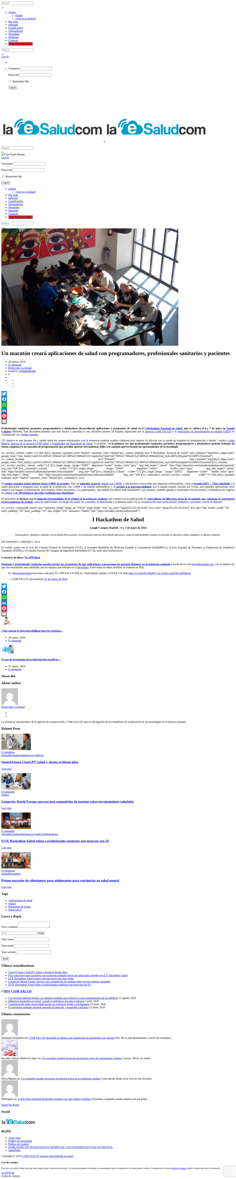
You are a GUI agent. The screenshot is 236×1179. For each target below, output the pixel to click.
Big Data (13, 21)
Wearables (14, 34)
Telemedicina (15, 31)
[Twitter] (118, 394)
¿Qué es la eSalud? (25, 18)
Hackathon (15, 755)
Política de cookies (18, 1144)
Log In (5, 56)
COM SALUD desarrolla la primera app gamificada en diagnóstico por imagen (72, 1037)
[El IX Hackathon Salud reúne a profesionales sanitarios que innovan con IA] (16, 828)
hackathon (83, 567)
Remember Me (20, 81)
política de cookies (178, 1168)
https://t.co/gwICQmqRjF (142, 573)
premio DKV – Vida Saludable (212, 483)
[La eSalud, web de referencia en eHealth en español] (104, 139)
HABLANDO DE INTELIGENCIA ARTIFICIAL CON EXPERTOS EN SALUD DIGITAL (60, 1147)
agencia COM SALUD (158, 431)
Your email (7, 945)
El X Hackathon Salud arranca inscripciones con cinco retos (41, 978)
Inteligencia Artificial (32, 755)
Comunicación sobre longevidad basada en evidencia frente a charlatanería (48, 1004)
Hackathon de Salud (19, 906)
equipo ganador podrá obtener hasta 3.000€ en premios (36, 483)
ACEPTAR (7, 1172)
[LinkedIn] (118, 410)
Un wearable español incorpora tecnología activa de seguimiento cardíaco (82, 1058)
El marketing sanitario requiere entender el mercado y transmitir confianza (48, 1007)
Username (13, 68)
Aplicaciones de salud (20, 900)
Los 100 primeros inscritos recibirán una (43, 492)
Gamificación (15, 27)
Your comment (9, 926)
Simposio (13, 37)
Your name (7, 939)
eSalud (12, 12)
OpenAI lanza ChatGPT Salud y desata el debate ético (39, 762)
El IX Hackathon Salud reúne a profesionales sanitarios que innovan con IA (55, 841)
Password (13, 74)
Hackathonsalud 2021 (20, 43)
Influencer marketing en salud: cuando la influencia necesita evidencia (46, 1001)
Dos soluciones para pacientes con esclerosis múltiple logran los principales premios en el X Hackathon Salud (68, 975)
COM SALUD (21, 991)
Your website (8, 952)
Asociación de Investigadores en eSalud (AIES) (204, 431)
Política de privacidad (20, 1140)
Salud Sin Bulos (10, 1104)
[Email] (118, 421)
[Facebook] (118, 399)
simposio (72, 498)
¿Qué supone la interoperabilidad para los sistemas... (32, 630)
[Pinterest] (118, 416)
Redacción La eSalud (20, 367)
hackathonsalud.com (202, 564)
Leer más (6, 768)
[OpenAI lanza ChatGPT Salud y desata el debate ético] (16, 749)
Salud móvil (14, 909)
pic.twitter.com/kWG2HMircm (174, 573)
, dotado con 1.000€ (101, 483)
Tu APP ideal (32, 557)
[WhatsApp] (118, 405)
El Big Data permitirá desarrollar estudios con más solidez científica (54, 1099)
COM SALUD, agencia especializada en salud (47, 1156)
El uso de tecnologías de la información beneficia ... (30, 659)
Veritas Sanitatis (29, 434)
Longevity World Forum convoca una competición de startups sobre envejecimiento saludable (67, 801)
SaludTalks (14, 1150)
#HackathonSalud (22, 573)
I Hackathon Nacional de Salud (163, 428)
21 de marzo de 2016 (55, 579)
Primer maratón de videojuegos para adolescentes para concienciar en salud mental (60, 880)
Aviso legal (14, 1137)
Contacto (13, 40)
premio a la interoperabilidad (133, 486)
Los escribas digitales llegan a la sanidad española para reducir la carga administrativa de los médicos (63, 998)
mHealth (13, 24)
